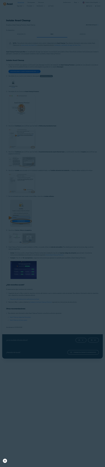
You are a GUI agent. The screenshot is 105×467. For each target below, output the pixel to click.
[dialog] (52, 233)
